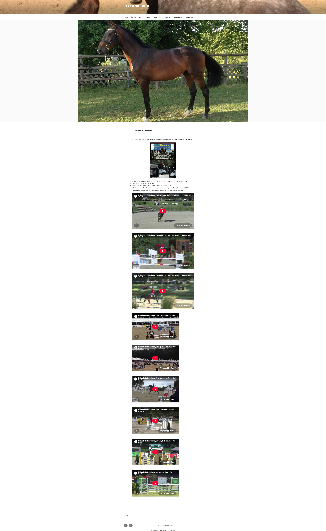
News (126, 17)
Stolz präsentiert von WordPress (165, 525)
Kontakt (167, 17)
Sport (140, 17)
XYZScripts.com (171, 530)
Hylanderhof (138, 6)
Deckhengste (178, 17)
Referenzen (157, 17)
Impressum (127, 515)
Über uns (133, 17)
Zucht (148, 17)
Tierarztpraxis (189, 17)
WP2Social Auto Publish (156, 530)
